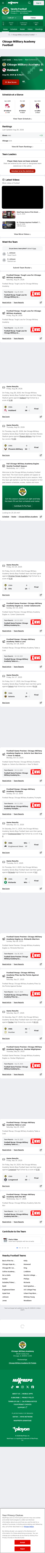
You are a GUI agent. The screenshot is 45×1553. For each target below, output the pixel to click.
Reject (22, 1549)
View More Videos (22, 234)
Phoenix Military (26, 436)
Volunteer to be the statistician (22, 171)
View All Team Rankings (22, 146)
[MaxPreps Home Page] (9, 34)
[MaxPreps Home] (13, 2)
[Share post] (41, 302)
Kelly (25, 1260)
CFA (10, 588)
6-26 (10, 579)
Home (5, 29)
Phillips (26, 1279)
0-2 (36, 872)
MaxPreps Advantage (23, 1420)
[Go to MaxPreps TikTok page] (12, 1387)
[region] (22, 1530)
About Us (16, 1393)
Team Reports (8, 292)
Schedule (13, 29)
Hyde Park (6, 1293)
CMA (10, 407)
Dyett (4, 1286)
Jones (4, 1300)
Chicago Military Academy (28, 516)
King (25, 1268)
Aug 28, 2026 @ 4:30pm (13, 75)
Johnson (5, 1297)
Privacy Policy (28, 1397)
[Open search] (29, 3)
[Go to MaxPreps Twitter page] (27, 1387)
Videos (30, 29)
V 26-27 (11, 18)
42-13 (35, 1022)
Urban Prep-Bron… (31, 1293)
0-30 (38, 1170)
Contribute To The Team (22, 506)
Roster (22, 29)
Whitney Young (29, 1297)
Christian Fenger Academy (18, 576)
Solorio (11, 686)
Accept (22, 1542)
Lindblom (27, 1271)
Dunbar (11, 1022)
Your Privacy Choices (22, 1404)
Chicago (5, 141)
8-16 (35, 686)
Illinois (4, 135)
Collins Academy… (9, 1271)
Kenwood (27, 1264)
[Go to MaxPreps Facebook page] (32, 1387)
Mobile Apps (27, 1393)
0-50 (14, 439)
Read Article (6, 302)
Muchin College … (30, 1275)
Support (21, 1407)
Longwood (12, 1170)
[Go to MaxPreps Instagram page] (22, 1387)
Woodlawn (28, 1300)
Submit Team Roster (22, 267)
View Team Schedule (22, 118)
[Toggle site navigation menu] (3, 3)
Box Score (12, 82)
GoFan (15, 1417)
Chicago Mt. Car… (8, 1268)
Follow (33, 18)
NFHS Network (26, 1417)
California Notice (29, 1401)
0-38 (10, 400)
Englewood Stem (14, 834)
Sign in (38, 3)
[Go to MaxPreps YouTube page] (17, 1387)
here (34, 248)
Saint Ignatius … (30, 1286)
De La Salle (6, 1275)
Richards (11, 872)
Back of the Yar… (8, 1260)
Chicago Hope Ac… (9, 1264)
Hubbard (23, 398)
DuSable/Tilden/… (9, 1282)
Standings (39, 29)
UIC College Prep (30, 1289)
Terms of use (14, 1401)
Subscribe (15, 1397)
